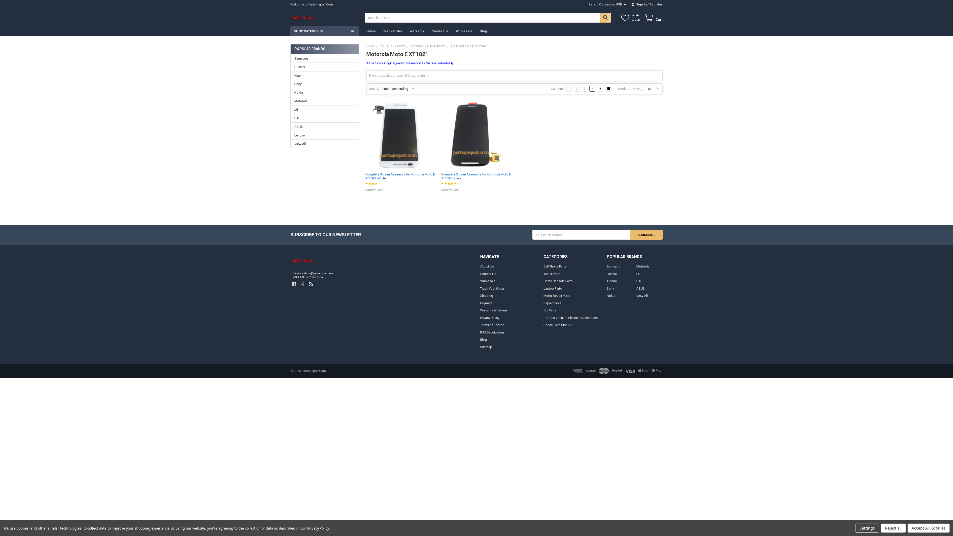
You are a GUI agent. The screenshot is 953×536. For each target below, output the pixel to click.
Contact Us (440, 31)
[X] (302, 283)
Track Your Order (492, 288)
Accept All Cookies (929, 528)
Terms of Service (492, 325)
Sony (298, 84)
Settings (867, 528)
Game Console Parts (558, 281)
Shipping (486, 296)
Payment (486, 303)
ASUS (298, 127)
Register (656, 4)
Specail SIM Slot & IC (558, 325)
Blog (483, 31)
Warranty (417, 31)
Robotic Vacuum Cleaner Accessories (571, 318)
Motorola (300, 101)
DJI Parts (550, 310)
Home (371, 31)
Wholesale (464, 31)
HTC (297, 118)
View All (300, 144)
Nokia (298, 92)
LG (296, 109)
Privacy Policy (489, 318)
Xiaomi (299, 75)
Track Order (392, 31)
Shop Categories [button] (308, 31)
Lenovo (299, 135)
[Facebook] (294, 283)
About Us (487, 266)
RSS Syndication (492, 332)
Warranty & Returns (494, 310)
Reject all (893, 528)
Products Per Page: (631, 89)
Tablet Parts (552, 274)
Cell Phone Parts (555, 266)
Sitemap (486, 347)
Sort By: (374, 89)
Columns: (557, 89)
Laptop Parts (553, 288)
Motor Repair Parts (557, 296)
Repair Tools (552, 303)
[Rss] (311, 283)
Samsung (301, 58)
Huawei (299, 67)
